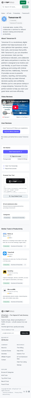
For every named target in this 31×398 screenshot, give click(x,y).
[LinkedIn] (29, 391)
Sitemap (19, 365)
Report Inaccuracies (10, 168)
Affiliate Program (6, 356)
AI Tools (9, 13)
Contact (3, 359)
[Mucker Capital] (4, 340)
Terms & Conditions (8, 392)
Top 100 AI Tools (6, 378)
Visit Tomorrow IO (14, 151)
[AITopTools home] (7, 2)
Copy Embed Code (16, 196)
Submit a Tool (21, 353)
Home (3, 13)
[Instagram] (26, 391)
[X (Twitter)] (24, 391)
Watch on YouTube (21, 117)
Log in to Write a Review (11, 131)
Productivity (16, 13)
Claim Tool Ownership (11, 166)
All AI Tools (4, 375)
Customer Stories (6, 350)
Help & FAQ (20, 350)
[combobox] (13, 7)
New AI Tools (5, 381)
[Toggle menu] (28, 2)
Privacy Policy (18, 392)
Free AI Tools (5, 384)
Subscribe (25, 333)
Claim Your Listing (22, 362)
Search (25, 7)
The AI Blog (20, 347)
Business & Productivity (16, 23)
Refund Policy (6, 394)
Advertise (4, 353)
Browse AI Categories (7, 372)
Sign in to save (16, 156)
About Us (3, 347)
